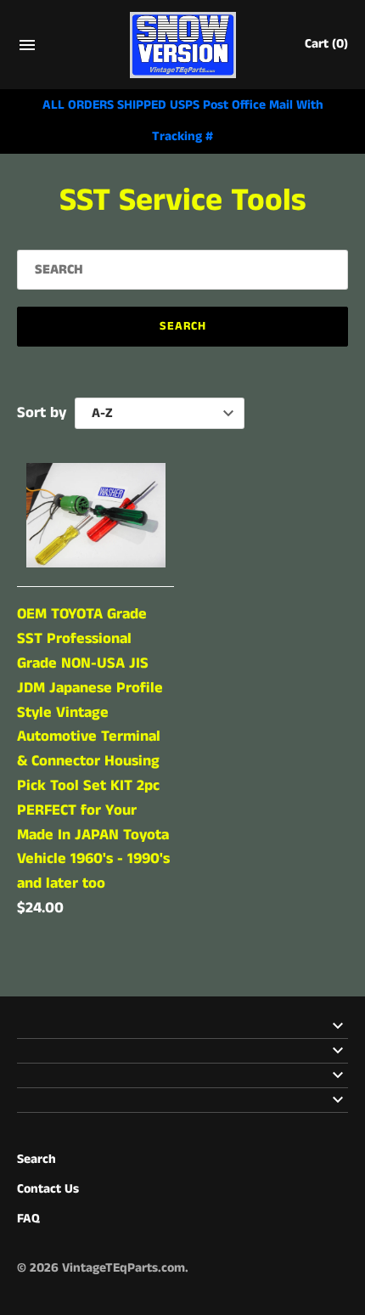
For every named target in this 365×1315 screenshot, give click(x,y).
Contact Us (48, 1189)
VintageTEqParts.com (123, 1268)
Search (36, 1159)
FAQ (28, 1219)
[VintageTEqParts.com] (183, 45)
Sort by (41, 413)
